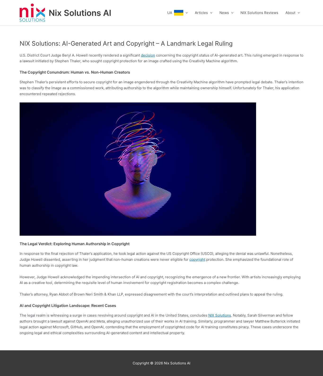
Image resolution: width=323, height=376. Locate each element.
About (290, 12)
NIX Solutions (219, 315)
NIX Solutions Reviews (259, 12)
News (224, 12)
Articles (201, 12)
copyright (197, 259)
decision (148, 55)
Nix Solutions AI (80, 13)
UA (170, 12)
